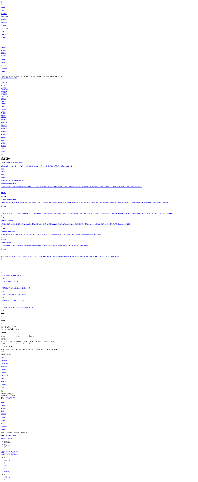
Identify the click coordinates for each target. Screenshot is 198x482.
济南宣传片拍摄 (65, 166)
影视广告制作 (43, 166)
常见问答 (3, 56)
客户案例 (2, 31)
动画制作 (21, 162)
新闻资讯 (3, 109)
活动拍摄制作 (4, 28)
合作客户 (3, 34)
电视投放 (21, 349)
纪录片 (26, 342)
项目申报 (40, 349)
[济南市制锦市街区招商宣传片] (9, 451)
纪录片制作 (4, 22)
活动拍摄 (53, 342)
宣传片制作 (4, 14)
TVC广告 (3, 171)
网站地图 (14, 78)
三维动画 (45, 342)
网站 (3, 349)
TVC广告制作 (4, 16)
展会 (8, 349)
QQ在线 (6, 444)
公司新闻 (3, 47)
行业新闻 (3, 50)
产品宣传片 (19, 342)
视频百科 (3, 53)
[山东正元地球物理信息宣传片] (9, 454)
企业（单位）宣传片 (8, 342)
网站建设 (3, 398)
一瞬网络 (9, 398)
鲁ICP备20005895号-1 (11, 397)
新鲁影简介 (4, 62)
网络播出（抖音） (31, 349)
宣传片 (2, 169)
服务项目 (2, 10)
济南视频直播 (4, 166)
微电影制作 (4, 19)
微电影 (2, 174)
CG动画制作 (4, 25)
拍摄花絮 (3, 106)
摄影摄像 (50, 166)
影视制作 (56, 166)
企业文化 (3, 65)
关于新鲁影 (3, 59)
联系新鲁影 (3, 71)
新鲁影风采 (4, 68)
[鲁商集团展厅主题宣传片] (8, 453)
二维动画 (38, 342)
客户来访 (14, 349)
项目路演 (54, 349)
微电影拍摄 (35, 166)
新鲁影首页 (3, 7)
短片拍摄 (28, 166)
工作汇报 (47, 349)
